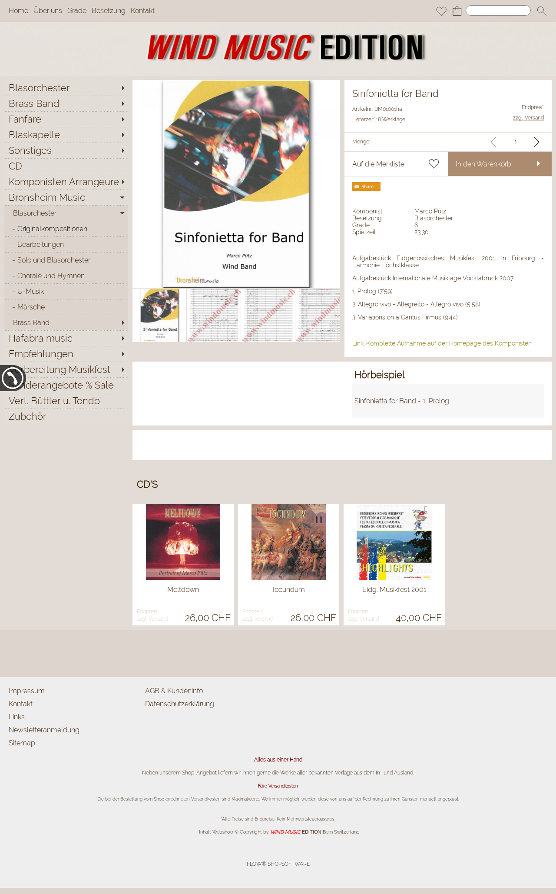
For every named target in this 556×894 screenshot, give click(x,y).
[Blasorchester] (66, 88)
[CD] (66, 166)
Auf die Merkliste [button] (378, 164)
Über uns (47, 11)
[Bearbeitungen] (66, 244)
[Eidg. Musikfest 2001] (394, 542)
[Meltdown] (183, 542)
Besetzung (109, 11)
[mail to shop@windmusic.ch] (11, 653)
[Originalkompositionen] (66, 228)
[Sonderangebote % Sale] (66, 385)
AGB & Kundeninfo (174, 691)
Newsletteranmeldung (44, 730)
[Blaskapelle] (66, 135)
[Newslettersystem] (34, 653)
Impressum (27, 691)
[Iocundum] (288, 542)
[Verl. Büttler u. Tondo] (66, 401)
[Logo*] (278, 25)
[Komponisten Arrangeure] (66, 181)
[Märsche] (66, 307)
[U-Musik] (66, 291)
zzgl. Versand (152, 619)
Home (18, 11)
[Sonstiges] (66, 150)
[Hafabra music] (66, 338)
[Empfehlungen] (66, 354)
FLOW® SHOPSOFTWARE (278, 864)
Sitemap (22, 743)
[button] (541, 11)
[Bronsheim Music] (66, 197)
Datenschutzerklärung (179, 704)
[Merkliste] (441, 11)
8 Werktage (378, 119)
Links (17, 717)
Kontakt (143, 11)
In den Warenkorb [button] (483, 164)
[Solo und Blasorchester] (66, 260)
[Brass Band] (66, 103)
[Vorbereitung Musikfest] (66, 369)
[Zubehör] (66, 416)
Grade (76, 11)
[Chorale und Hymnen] (66, 275)
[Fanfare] (66, 119)
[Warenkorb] (457, 11)
